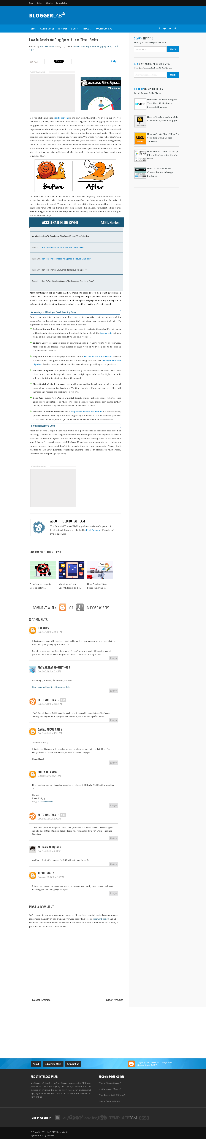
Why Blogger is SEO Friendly (112, 1095)
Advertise (49, 3)
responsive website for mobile (86, 411)
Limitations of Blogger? (109, 1089)
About (31, 3)
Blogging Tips (104, 46)
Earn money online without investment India (51, 686)
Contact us (73, 1063)
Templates (87, 28)
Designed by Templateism (122, 1117)
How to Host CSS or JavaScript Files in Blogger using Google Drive (163, 155)
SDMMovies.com (45, 801)
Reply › (113, 658)
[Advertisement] (122, 15)
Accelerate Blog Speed (84, 46)
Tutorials (62, 28)
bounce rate (106, 333)
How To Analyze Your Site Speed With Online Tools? (62, 247)
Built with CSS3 (143, 1117)
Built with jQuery (72, 1117)
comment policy (100, 918)
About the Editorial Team (67, 521)
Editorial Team (46, 46)
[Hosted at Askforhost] (96, 1117)
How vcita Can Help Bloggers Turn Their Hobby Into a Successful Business (162, 103)
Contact (40, 3)
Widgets (74, 28)
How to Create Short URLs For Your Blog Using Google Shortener (163, 138)
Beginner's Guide (47, 28)
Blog (33, 28)
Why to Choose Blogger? (109, 1083)
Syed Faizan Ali (93, 530)
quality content (61, 117)
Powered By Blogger (57, 1117)
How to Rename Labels (109, 1101)
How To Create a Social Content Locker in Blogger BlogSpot (161, 172)
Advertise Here (53, 1063)
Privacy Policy (61, 3)
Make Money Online (103, 28)
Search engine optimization (98, 356)
